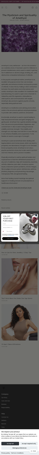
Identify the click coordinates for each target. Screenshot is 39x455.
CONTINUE (10, 238)
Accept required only (29, 443)
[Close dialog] (36, 215)
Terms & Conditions (17, 453)
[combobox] (4, 231)
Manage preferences (19, 448)
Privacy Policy (10, 235)
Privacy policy (5, 453)
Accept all (10, 443)
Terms (13, 235)
